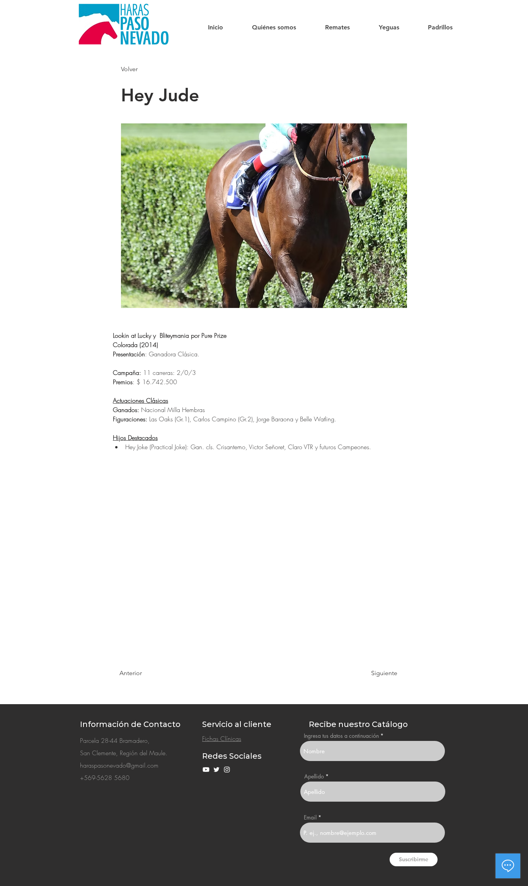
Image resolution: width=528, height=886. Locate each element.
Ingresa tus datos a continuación (341, 736)
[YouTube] (206, 769)
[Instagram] (227, 769)
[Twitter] (216, 769)
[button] (273, 27)
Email (310, 817)
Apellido (314, 776)
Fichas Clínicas (221, 738)
